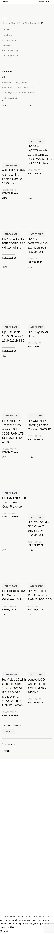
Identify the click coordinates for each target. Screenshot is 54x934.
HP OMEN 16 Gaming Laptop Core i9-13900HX (39, 425)
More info (4, 931)
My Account (7, 843)
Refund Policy (9, 913)
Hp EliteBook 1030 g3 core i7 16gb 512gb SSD (13, 336)
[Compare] (5, 159)
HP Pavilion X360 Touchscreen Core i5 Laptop (14, 502)
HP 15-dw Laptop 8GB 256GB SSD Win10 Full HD (14, 243)
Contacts (6, 828)
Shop (13, 23)
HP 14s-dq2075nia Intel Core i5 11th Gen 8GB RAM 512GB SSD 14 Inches (40, 155)
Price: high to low (10, 55)
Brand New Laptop (28, 23)
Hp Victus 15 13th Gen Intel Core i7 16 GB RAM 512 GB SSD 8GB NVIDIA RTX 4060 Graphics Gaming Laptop (14, 692)
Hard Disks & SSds (11, 898)
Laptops (6, 858)
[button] (11, 165)
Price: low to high (10, 50)
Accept (15, 931)
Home (5, 23)
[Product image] (14, 143)
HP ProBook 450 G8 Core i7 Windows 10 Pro (13, 595)
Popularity (7, 35)
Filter (7, 751)
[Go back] (5, 12)
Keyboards (7, 873)
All (3, 77)
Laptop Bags (8, 887)
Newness (6, 45)
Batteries (6, 863)
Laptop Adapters (10, 868)
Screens (6, 878)
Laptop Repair (9, 833)
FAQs (5, 849)
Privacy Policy (9, 908)
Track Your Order (10, 903)
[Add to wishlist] (20, 159)
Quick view (13, 159)
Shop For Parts (9, 838)
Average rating (9, 40)
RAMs (5, 892)
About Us (6, 823)
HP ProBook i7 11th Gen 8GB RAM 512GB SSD (40, 595)
